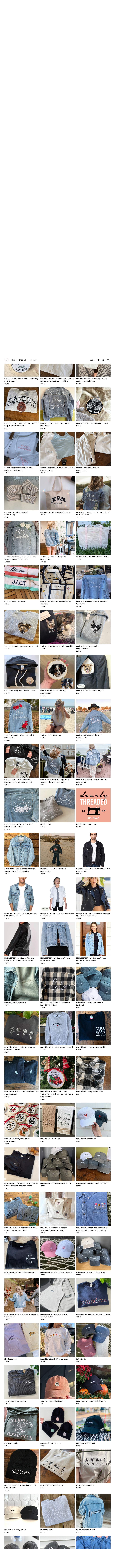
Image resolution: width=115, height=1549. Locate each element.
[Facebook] (101, 1544)
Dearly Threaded (14, 1544)
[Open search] (98, 3)
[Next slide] (35, 47)
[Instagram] (105, 1544)
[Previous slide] (7, 47)
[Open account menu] (103, 3)
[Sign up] (107, 1533)
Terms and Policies (42, 1544)
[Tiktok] (109, 1544)
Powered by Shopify (26, 1544)
